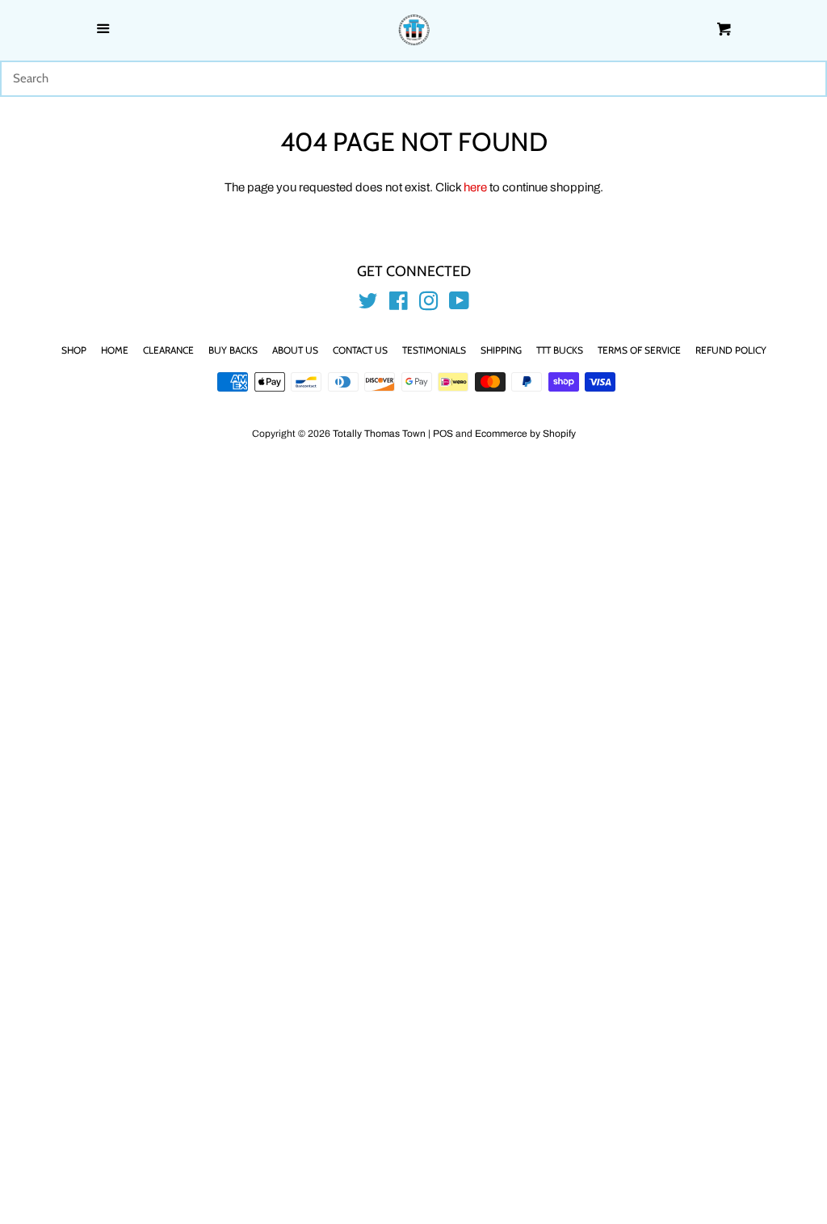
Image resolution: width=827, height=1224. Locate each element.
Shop (73, 350)
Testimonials (434, 350)
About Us (295, 350)
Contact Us (360, 350)
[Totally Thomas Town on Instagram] (429, 304)
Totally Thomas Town (379, 433)
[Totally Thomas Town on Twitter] (368, 304)
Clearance (168, 350)
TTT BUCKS (559, 350)
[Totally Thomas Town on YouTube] (459, 304)
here (475, 187)
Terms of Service (639, 350)
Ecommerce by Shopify (525, 433)
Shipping (501, 350)
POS (443, 433)
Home (114, 350)
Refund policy (730, 350)
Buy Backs (233, 350)
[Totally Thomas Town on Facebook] (398, 304)
